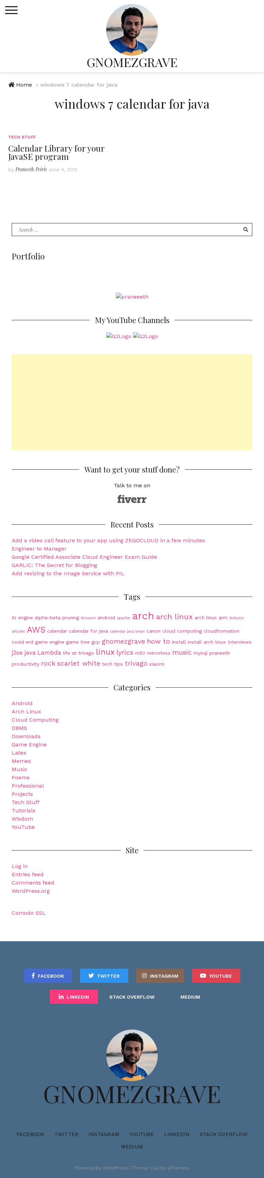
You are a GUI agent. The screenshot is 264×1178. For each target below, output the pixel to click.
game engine (49, 642)
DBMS (19, 728)
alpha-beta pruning (57, 617)
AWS (36, 630)
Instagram (164, 976)
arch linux (174, 616)
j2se (17, 652)
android (106, 617)
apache (123, 618)
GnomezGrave (132, 62)
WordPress (115, 1167)
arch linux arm (211, 617)
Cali (155, 1167)
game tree (78, 642)
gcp (95, 642)
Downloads (26, 736)
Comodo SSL (29, 913)
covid (18, 642)
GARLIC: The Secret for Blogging (54, 565)
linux (105, 652)
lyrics (124, 652)
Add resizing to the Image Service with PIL (68, 573)
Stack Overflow (132, 997)
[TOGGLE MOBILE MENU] (11, 10)
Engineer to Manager (39, 548)
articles (18, 631)
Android (22, 703)
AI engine (22, 617)
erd (29, 642)
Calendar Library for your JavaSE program (56, 152)
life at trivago (78, 653)
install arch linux (207, 642)
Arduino (236, 618)
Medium (190, 997)
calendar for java (88, 631)
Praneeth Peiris (31, 169)
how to (158, 641)
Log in (20, 866)
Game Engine (29, 744)
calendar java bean (127, 631)
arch (143, 616)
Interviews (240, 642)
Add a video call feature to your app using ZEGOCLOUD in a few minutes (108, 540)
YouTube (23, 827)
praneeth (219, 653)
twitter (108, 976)
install (179, 642)
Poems (21, 777)
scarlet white (78, 663)
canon (153, 631)
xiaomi (156, 664)
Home (24, 84)
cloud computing (182, 631)
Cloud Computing (35, 719)
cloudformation (222, 631)
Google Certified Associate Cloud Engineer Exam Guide (84, 557)
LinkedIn (78, 997)
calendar (57, 631)
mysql (201, 653)
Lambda (49, 652)
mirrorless (158, 653)
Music (20, 769)
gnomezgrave (123, 641)
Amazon (88, 618)
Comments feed (33, 882)
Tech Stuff (22, 137)
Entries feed (28, 874)
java (30, 652)
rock (48, 663)
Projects (22, 794)
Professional (28, 785)
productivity (25, 664)
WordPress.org (31, 891)
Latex (19, 752)
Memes (21, 761)
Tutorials (23, 810)
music (182, 652)
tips (118, 664)
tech (107, 664)
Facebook (51, 976)
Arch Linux (26, 711)
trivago (136, 663)
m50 (140, 653)
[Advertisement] (132, 402)
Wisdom (22, 818)
